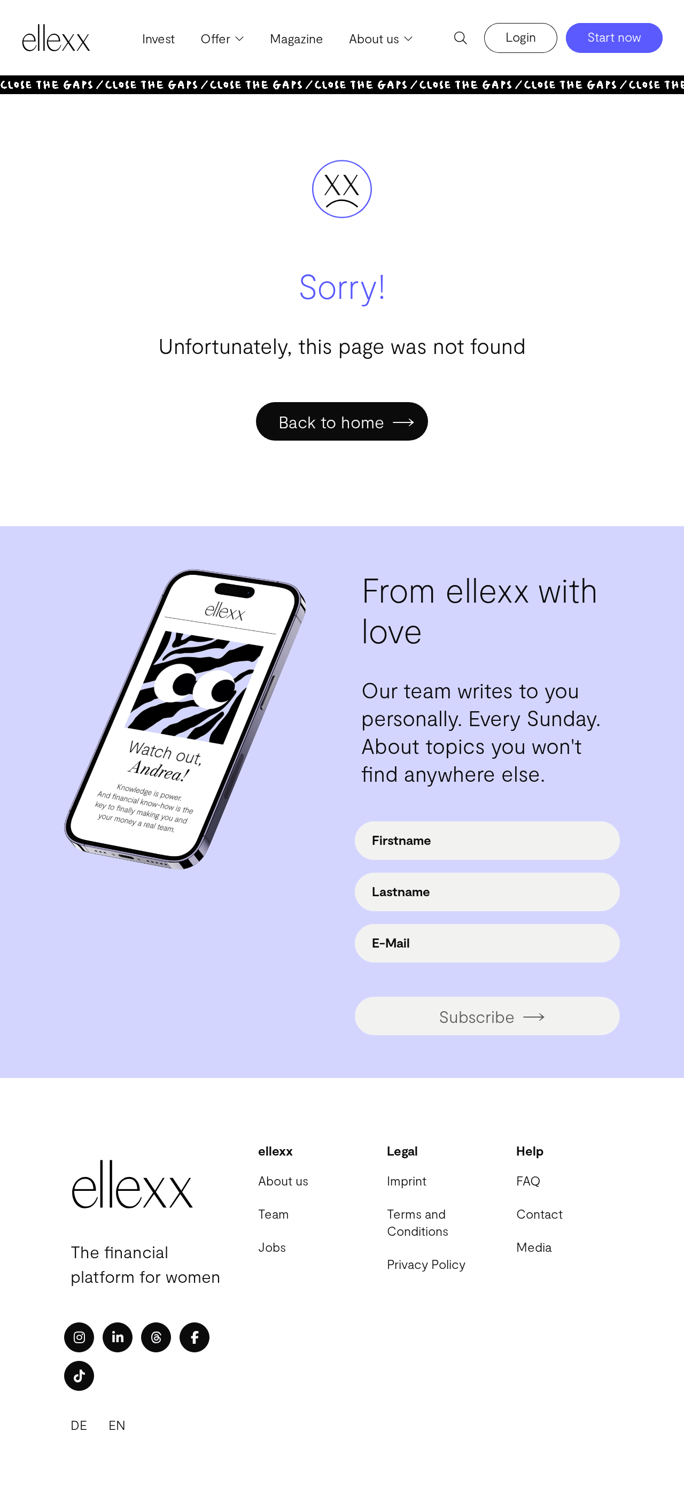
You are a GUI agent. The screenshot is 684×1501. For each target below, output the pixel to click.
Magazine (296, 38)
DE (79, 1425)
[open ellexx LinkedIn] (118, 1337)
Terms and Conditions (417, 1222)
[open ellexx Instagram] (79, 1337)
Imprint (406, 1180)
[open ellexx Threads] (156, 1337)
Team (273, 1213)
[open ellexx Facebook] (194, 1337)
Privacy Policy (426, 1264)
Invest (158, 38)
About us (283, 1180)
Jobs (272, 1246)
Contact (539, 1213)
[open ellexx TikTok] (79, 1376)
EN (117, 1425)
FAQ (528, 1180)
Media (533, 1246)
